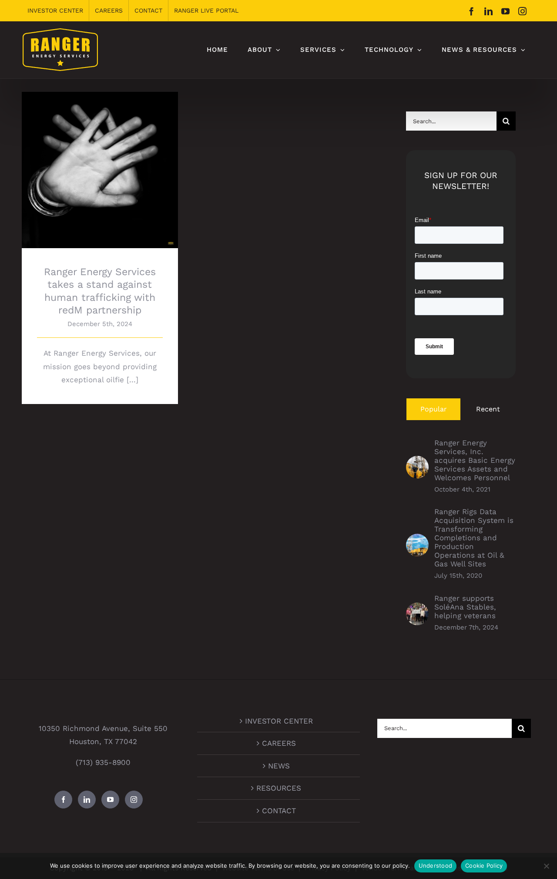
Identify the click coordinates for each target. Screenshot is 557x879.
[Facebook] (63, 799)
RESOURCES (278, 788)
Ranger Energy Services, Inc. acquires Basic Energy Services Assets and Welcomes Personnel (474, 460)
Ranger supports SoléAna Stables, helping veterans (465, 607)
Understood (436, 865)
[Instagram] (134, 799)
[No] (546, 866)
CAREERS (279, 743)
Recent (488, 409)
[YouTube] (110, 799)
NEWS (279, 765)
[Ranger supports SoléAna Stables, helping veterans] (417, 609)
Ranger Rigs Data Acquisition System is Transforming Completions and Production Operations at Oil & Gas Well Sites (473, 537)
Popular (433, 409)
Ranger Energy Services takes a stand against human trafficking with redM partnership (99, 153)
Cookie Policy (484, 865)
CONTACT (279, 810)
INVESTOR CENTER (279, 721)
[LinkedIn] (87, 799)
